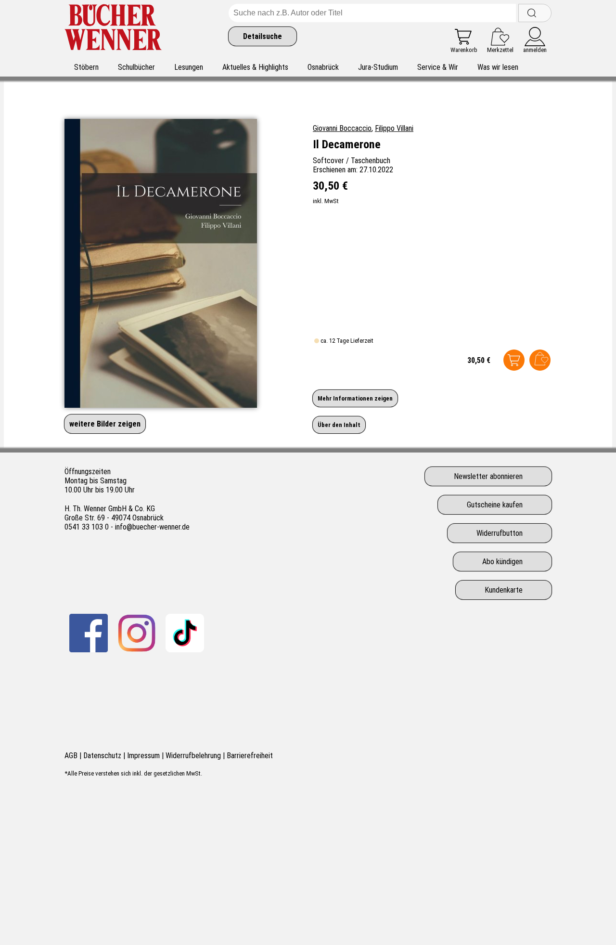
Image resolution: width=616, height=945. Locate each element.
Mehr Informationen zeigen (355, 398)
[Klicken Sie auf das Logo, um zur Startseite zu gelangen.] (113, 28)
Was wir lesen (497, 67)
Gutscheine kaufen (495, 504)
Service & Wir (437, 67)
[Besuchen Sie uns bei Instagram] (137, 633)
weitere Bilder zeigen (105, 423)
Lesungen (188, 67)
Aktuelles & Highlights (255, 67)
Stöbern (86, 67)
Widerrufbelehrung (193, 755)
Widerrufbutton (499, 533)
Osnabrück (323, 67)
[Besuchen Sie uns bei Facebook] (88, 633)
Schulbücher (136, 67)
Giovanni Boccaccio (342, 128)
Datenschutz (102, 755)
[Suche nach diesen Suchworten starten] (535, 13)
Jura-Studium (378, 67)
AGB (70, 755)
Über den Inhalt (339, 424)
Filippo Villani (394, 128)
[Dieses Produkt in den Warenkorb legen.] (514, 360)
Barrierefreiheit (250, 755)
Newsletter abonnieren (488, 476)
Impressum (143, 755)
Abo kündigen (502, 561)
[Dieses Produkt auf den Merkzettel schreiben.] (540, 360)
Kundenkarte (504, 590)
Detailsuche (262, 36)
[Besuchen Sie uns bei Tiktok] (185, 633)
